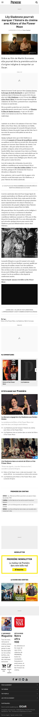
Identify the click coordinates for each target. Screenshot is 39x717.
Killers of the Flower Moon (8, 321)
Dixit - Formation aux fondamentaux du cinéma (20, 711)
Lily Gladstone (20, 321)
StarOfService (4, 711)
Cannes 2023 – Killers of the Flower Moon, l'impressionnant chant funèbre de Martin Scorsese (19, 310)
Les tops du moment (7, 698)
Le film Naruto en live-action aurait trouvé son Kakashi (18, 501)
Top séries (4, 689)
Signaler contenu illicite (16, 715)
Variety (3, 138)
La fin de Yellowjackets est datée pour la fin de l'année (18, 505)
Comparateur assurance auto (8, 709)
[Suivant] (36, 370)
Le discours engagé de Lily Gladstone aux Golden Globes (19, 418)
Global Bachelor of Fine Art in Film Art (25, 709)
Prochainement (6, 685)
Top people (5, 693)
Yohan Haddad (26, 30)
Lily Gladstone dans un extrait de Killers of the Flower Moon (18, 462)
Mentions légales (5, 715)
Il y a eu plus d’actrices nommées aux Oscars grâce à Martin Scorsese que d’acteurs (19, 186)
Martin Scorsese (29, 321)
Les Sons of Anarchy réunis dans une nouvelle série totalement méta (19, 510)
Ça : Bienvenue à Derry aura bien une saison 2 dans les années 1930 (19, 497)
